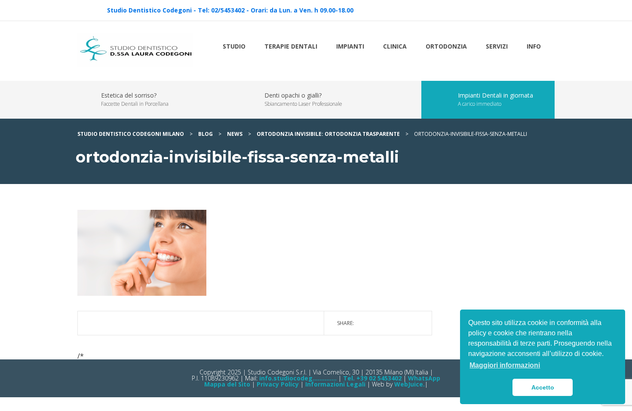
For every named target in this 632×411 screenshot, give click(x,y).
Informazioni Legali (335, 384)
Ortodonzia (446, 46)
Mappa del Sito (227, 384)
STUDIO (234, 46)
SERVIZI (497, 46)
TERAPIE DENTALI (290, 46)
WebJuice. (409, 384)
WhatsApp (424, 378)
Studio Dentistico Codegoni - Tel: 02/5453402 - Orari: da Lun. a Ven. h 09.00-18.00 (230, 10)
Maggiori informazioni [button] (504, 365)
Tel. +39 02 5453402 (372, 378)
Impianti (350, 46)
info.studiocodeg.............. (297, 378)
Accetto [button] (542, 387)
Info (534, 46)
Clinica (395, 46)
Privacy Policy (278, 384)
